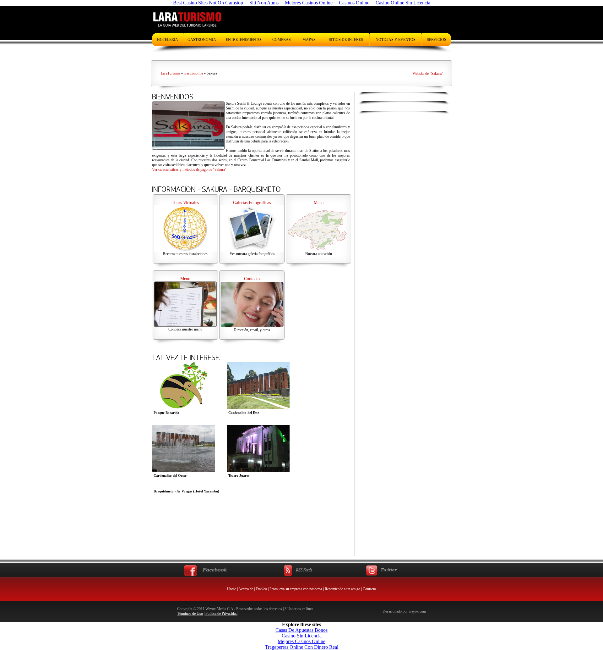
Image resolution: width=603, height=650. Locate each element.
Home (231, 589)
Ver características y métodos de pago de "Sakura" (189, 169)
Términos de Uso (190, 613)
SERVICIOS (436, 39)
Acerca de (245, 589)
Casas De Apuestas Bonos (301, 630)
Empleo (261, 589)
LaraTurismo (170, 73)
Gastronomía (193, 73)
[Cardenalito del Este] (258, 407)
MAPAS (309, 39)
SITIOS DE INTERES (346, 39)
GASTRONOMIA (201, 39)
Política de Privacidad (221, 613)
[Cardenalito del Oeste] (183, 470)
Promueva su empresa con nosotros (295, 589)
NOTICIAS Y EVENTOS (396, 39)
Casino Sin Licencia (302, 635)
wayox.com (417, 611)
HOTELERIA (167, 39)
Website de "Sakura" (428, 73)
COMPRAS (281, 39)
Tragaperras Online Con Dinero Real (301, 647)
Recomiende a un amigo (342, 589)
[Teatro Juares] (258, 470)
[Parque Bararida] (183, 407)
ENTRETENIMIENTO (243, 39)
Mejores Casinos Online (301, 641)
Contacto (369, 589)
